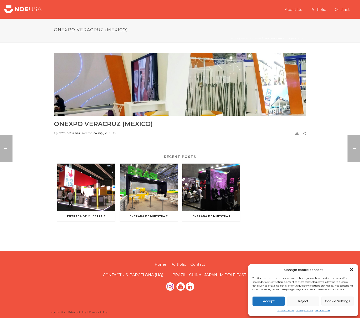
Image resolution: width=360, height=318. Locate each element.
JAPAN (210, 275)
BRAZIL (179, 275)
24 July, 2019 (102, 133)
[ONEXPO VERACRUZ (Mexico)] (180, 84)
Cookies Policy (285, 310)
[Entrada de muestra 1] (211, 187)
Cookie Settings (337, 301)
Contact (342, 9)
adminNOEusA (69, 133)
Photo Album (251, 38)
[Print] (297, 133)
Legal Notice (322, 310)
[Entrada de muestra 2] (149, 187)
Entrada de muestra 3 (86, 216)
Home (234, 38)
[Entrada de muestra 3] (86, 187)
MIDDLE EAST (233, 275)
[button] (352, 270)
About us (293, 9)
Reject (303, 301)
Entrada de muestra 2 (149, 216)
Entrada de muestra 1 (211, 216)
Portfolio (318, 9)
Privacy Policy (304, 310)
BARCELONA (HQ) (146, 275)
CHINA (195, 275)
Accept (269, 301)
